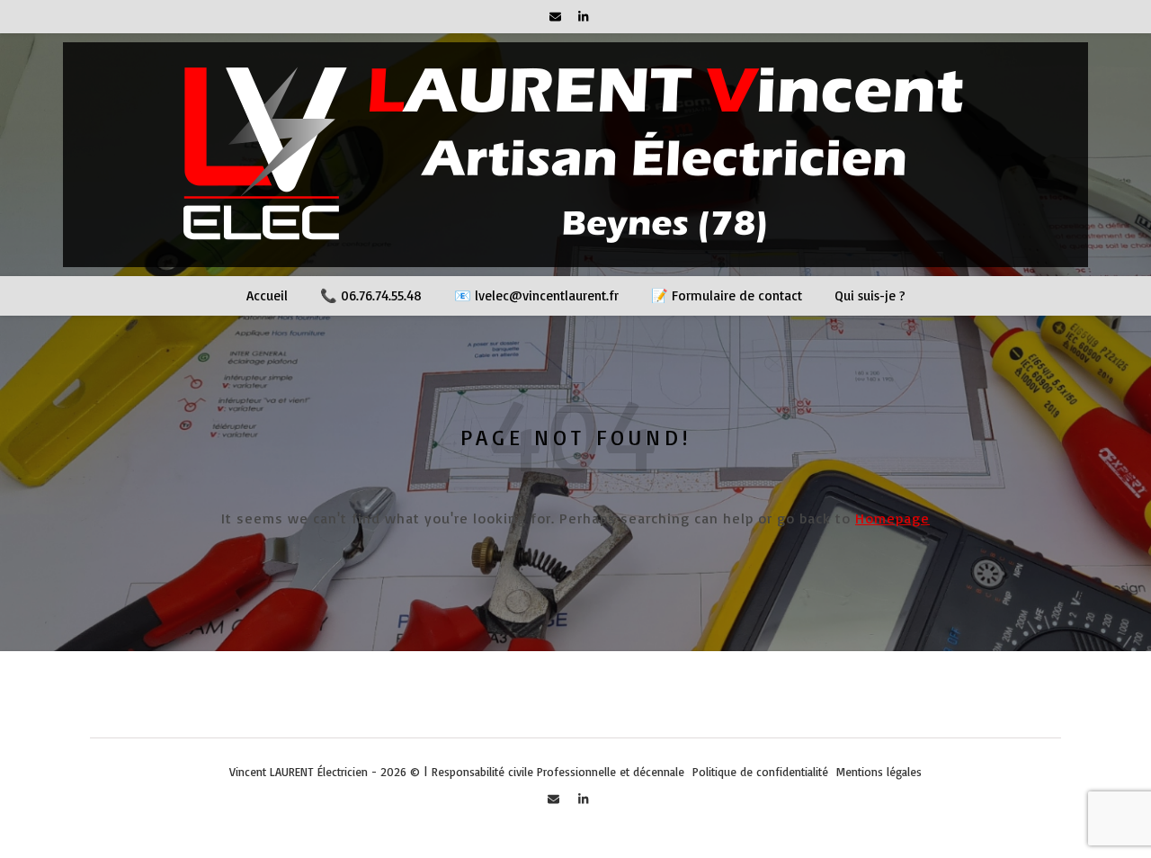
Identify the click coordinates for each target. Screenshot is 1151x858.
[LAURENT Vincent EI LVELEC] (575, 154)
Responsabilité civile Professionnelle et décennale (558, 771)
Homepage (892, 518)
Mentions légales (879, 771)
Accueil (267, 295)
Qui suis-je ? (870, 295)
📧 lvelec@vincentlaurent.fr (536, 295)
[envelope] (557, 16)
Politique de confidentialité (760, 771)
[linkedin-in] (583, 16)
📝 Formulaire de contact (726, 295)
